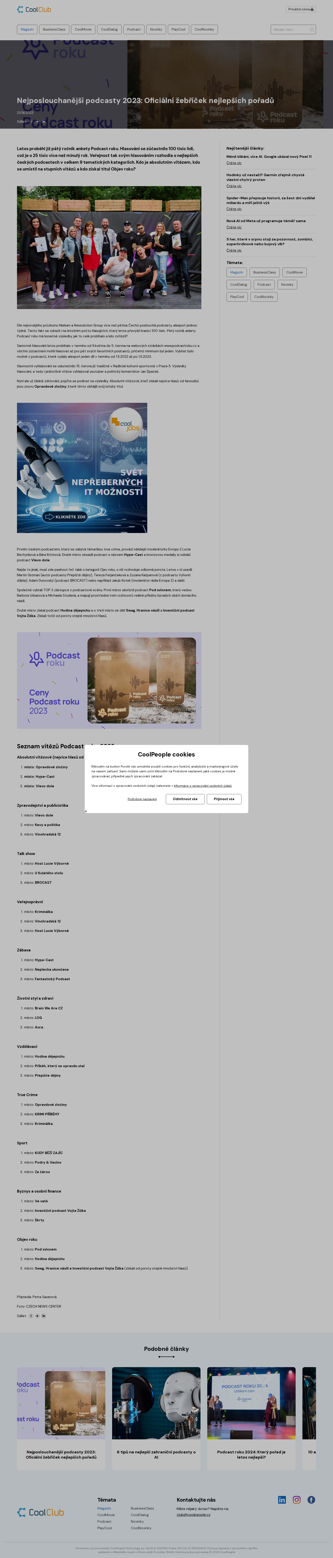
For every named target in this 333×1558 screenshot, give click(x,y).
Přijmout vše (224, 799)
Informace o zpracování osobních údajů (203, 786)
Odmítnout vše (185, 799)
